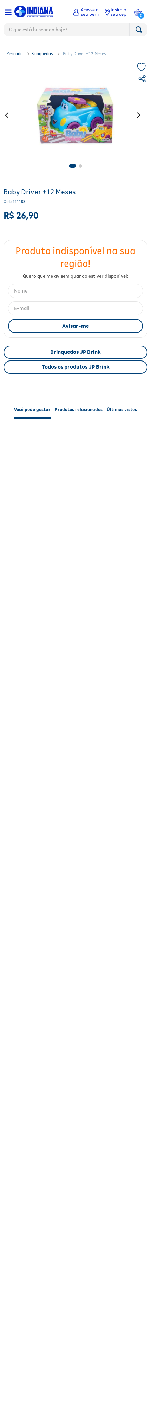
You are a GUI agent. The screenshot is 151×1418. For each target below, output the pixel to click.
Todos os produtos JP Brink (76, 367)
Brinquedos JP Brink (75, 352)
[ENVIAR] (75, 326)
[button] (142, 79)
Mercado (14, 53)
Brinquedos (42, 53)
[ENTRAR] (87, 12)
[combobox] (75, 31)
